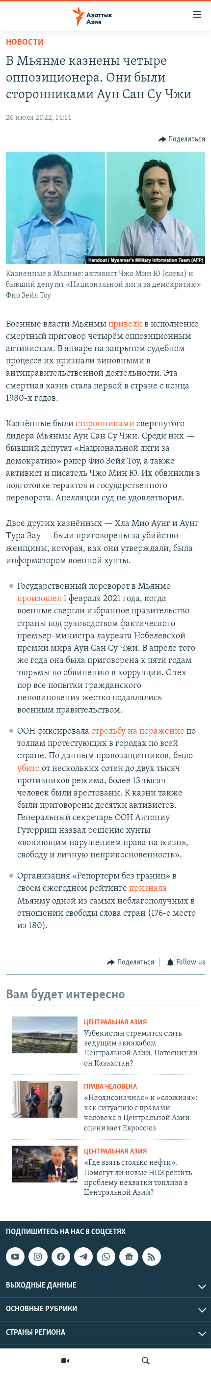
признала (148, 888)
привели (126, 324)
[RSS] (151, 1256)
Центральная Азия (115, 1022)
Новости (25, 42)
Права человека (110, 1087)
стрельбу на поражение (138, 731)
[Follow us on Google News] (128, 1256)
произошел (40, 599)
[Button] (182, 139)
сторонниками (106, 424)
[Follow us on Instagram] (37, 1256)
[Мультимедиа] (65, 1360)
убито (28, 769)
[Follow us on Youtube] (15, 1256)
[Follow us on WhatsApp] (106, 1256)
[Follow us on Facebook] (61, 1256)
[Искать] (145, 1360)
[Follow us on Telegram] (83, 1256)
